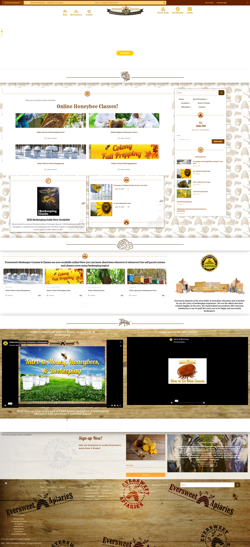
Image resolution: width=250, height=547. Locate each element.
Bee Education (95, 487)
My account (209, 3)
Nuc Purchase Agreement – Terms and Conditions (135, 494)
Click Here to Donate (207, 464)
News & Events (204, 103)
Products (185, 103)
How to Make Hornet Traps (201, 182)
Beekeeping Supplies (92, 490)
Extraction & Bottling (92, 493)
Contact (202, 107)
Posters (97, 499)
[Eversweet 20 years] (125, 10)
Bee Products (107, 487)
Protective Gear (90, 496)
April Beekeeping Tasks (184, 202)
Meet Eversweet (199, 99)
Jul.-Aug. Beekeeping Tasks (122, 203)
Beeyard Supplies (106, 490)
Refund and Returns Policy (160, 485)
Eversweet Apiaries (19, 515)
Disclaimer (122, 485)
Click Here (125, 53)
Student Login (222, 3)
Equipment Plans (103, 496)
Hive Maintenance (107, 493)
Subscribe (218, 141)
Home (181, 99)
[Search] (221, 92)
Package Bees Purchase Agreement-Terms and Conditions (137, 491)
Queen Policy (133, 485)
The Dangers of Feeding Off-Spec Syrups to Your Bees (130, 185)
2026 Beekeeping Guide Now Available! (48, 219)
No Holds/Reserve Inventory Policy (130, 488)
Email (178, 135)
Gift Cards (89, 499)
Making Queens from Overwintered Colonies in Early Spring (191, 210)
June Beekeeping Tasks (200, 191)
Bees (86, 487)
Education (185, 107)
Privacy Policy (144, 485)
